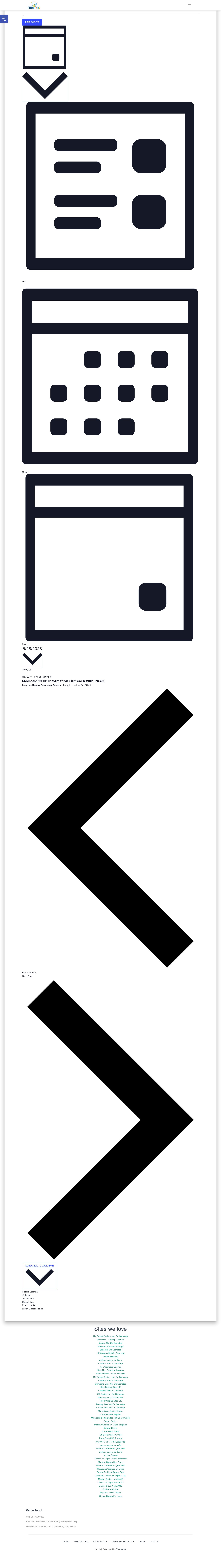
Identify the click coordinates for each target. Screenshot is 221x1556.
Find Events (32, 22)
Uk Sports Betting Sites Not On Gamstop (110, 1418)
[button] (4, 19)
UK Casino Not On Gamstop (110, 1394)
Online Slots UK (110, 1356)
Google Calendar (30, 1292)
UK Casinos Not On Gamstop (110, 1353)
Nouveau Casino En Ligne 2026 (110, 1475)
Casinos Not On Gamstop (110, 1363)
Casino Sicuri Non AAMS (110, 1486)
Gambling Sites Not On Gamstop (110, 1384)
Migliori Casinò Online (110, 1492)
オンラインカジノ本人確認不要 (110, 1441)
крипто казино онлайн (110, 1445)
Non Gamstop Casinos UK (110, 1397)
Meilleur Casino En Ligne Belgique (110, 1424)
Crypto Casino (110, 1421)
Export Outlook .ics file (32, 1309)
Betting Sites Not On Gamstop (110, 1404)
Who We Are (81, 1541)
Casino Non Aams (110, 1431)
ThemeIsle (121, 1549)
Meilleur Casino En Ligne (110, 1360)
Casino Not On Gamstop (110, 1343)
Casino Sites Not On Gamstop (110, 1407)
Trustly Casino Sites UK (110, 1401)
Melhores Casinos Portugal (110, 1346)
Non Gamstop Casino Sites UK (110, 1373)
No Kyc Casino (111, 1455)
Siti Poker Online (110, 1489)
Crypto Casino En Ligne (110, 1496)
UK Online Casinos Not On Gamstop (110, 1336)
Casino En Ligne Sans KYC (110, 1482)
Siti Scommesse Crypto (111, 1435)
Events (154, 1541)
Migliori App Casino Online (110, 1411)
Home (66, 1541)
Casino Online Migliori (110, 1414)
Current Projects (123, 1541)
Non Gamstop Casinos (110, 1367)
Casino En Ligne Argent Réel (110, 1472)
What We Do (100, 1541)
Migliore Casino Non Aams (110, 1462)
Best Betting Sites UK (110, 1387)
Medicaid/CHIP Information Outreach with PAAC (63, 680)
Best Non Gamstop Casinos (110, 1339)
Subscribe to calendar (40, 1266)
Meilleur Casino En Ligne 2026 (110, 1448)
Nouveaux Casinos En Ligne (110, 1469)
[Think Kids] (34, 5)
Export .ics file (28, 1305)
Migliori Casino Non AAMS (110, 1479)
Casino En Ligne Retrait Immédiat (111, 1458)
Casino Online (110, 1428)
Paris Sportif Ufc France (110, 1438)
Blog (142, 1541)
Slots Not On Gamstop (110, 1350)
